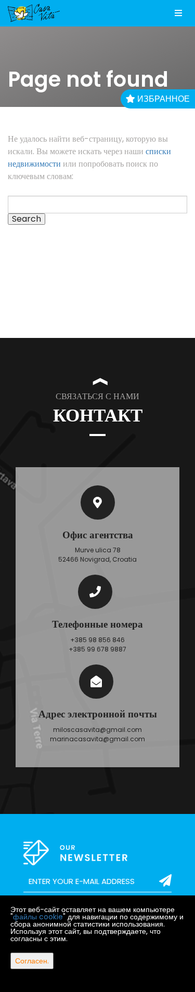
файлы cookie (38, 917)
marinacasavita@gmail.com (97, 739)
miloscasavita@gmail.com (97, 729)
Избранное (162, 99)
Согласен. (32, 961)
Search (26, 219)
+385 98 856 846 (97, 639)
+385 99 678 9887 (97, 649)
